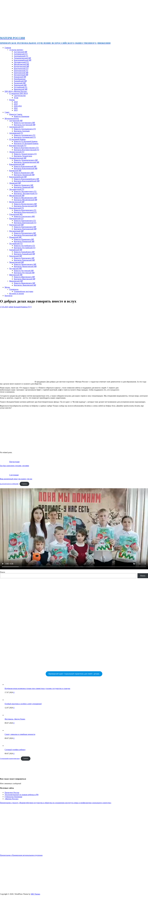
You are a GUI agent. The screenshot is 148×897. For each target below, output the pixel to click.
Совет (7, 112)
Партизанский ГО (21, 71)
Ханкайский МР (20, 81)
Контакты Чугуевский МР (24, 273)
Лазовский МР (15, 183)
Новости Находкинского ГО (25, 210)
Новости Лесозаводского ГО (25, 191)
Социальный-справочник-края (10, 758)
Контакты (8, 296)
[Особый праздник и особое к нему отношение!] (9, 700)
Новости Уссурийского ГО (24, 246)
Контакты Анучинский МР (24, 125)
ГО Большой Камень (17, 139)
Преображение (20, 79)
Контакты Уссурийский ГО (24, 248)
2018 (16, 102)
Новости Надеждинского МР (25, 204)
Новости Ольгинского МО (24, 216)
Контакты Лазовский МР (24, 187)
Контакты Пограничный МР (25, 235)
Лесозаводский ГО (21, 62)
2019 (16, 104)
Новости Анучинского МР (24, 123)
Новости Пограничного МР (25, 233)
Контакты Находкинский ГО (25, 212)
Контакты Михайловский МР (25, 200)
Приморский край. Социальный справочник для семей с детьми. (74, 674)
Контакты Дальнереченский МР (26, 162)
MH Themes (35, 894)
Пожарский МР (20, 77)
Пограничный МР (21, 75)
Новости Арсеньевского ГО (25, 129)
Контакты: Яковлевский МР (25, 285)
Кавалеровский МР (17, 164)
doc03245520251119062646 (9, 484)
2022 (16, 108)
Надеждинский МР (21, 66)
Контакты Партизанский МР (25, 229)
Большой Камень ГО (22, 307)
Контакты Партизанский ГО (25, 223)
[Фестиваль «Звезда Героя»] (9, 715)
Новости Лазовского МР (23, 185)
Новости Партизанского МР (25, 227)
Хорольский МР (20, 85)
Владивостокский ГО (17, 146)
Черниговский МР (16, 262)
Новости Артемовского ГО (24, 135)
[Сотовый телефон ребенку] (9, 746)
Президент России (12, 793)
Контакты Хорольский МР (24, 260)
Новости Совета (15, 114)
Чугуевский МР (15, 268)
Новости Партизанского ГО (25, 221)
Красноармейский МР (22, 60)
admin (11, 307)
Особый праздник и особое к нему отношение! (23, 704)
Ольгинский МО (16, 214)
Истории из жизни (16, 293)
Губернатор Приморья (13, 797)
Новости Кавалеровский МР (25, 166)
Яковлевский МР (20, 89)
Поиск (2, 572)
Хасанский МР (20, 83)
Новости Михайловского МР (25, 198)
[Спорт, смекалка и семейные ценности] (9, 730)
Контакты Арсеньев (22, 131)
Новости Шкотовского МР (24, 277)
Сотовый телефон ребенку (15, 750)
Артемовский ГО (21, 54)
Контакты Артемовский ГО (25, 137)
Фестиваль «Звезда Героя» (15, 719)
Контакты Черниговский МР (25, 266)
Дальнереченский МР (22, 58)
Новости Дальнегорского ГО (25, 154)
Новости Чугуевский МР (24, 271)
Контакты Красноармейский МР (27, 181)
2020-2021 (18, 106)
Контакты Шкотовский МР (24, 279)
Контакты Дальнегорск (23, 156)
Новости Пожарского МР (24, 239)
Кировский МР (15, 171)
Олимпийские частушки (23, 291)
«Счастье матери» (16, 50)
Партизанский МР (21, 73)
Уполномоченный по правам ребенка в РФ (22, 795)
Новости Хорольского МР (24, 258)
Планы (12, 100)
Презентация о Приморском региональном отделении (21, 855)
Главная (8, 48)
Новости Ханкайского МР (24, 252)
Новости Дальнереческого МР (26, 160)
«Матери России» (12, 799)
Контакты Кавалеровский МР (25, 168)
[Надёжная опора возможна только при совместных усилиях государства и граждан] (9, 685)
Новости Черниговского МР (25, 264)
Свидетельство (20, 96)
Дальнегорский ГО (16, 152)
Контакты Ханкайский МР (24, 254)
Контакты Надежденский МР (25, 206)
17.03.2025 (4, 307)
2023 (16, 110)
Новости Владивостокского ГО (26, 148)
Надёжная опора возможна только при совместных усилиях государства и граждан (37, 688)
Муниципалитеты (12, 118)
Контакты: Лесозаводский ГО (25, 193)
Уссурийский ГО (20, 87)
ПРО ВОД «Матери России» (16, 91)
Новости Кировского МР (24, 173)
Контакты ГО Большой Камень (26, 143)
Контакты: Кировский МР (24, 175)
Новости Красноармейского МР (26, 179)
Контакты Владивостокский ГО (26, 150)
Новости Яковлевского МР (24, 283)
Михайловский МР (21, 64)
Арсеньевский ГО (21, 56)
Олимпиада (13, 289)
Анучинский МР (20, 52)
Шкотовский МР (15, 275)
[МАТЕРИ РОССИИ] (73, 33)
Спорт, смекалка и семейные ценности (20, 734)
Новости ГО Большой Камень (25, 141)
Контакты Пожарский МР (24, 241)
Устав (16, 98)
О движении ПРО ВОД (18, 93)
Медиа (7, 287)
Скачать (24, 484)
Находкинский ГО (21, 68)
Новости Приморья (21, 116)
